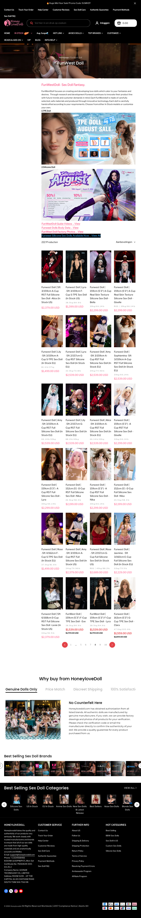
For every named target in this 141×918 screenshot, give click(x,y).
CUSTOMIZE (113, 33)
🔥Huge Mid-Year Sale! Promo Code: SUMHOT (69, 3)
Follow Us (76, 835)
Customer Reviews (61, 10)
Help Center (43, 10)
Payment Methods (121, 10)
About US (76, 830)
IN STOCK (19, 33)
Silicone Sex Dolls (113, 851)
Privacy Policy (78, 861)
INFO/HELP (50, 40)
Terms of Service (79, 856)
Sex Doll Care (80, 10)
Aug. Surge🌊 (43, 33)
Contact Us (9, 10)
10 (105, 644)
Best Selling (111, 830)
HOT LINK (57, 33)
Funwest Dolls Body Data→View (60, 227)
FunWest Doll (76, 57)
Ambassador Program (81, 871)
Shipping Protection (80, 846)
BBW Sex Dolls (112, 835)
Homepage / (64, 57)
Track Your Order (25, 10)
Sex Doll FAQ (9, 16)
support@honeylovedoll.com (22, 855)
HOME (7, 33)
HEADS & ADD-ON (12, 40)
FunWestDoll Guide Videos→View (61, 223)
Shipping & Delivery (80, 841)
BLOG (37, 40)
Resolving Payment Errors (83, 866)
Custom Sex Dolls (113, 846)
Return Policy (77, 851)
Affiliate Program (79, 876)
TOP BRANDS (94, 33)
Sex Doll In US (112, 841)
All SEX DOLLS (75, 33)
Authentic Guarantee (99, 10)
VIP (29, 40)
